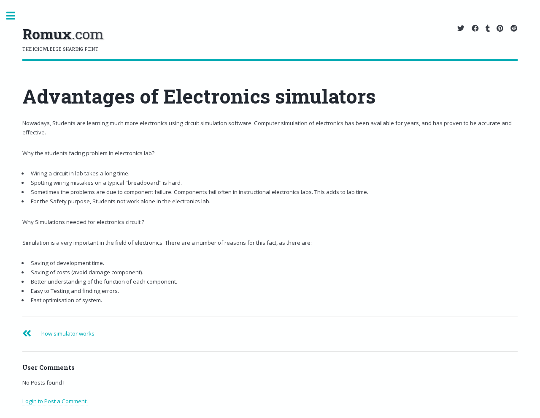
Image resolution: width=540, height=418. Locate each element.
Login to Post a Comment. (55, 401)
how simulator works (67, 333)
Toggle (15, 16)
